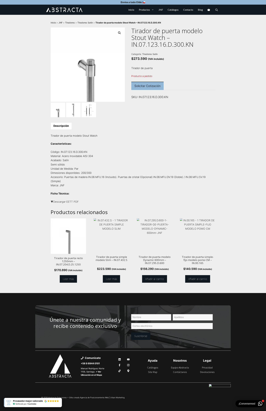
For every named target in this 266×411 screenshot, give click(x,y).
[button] (119, 33)
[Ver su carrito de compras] (208, 10)
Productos (144, 9)
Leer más (68, 279)
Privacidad (207, 367)
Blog (200, 9)
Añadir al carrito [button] (154, 279)
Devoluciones (207, 372)
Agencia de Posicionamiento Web (94, 397)
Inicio (131, 9)
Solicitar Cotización (147, 86)
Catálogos (173, 9)
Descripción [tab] (61, 125)
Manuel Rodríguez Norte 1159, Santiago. (92, 371)
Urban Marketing (117, 397)
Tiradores (70, 22)
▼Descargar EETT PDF (65, 201)
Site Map (152, 372)
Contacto (188, 9)
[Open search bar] (216, 9)
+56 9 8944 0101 (90, 363)
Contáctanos (180, 372)
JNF (161, 9)
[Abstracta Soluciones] (64, 10)
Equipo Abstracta (180, 367)
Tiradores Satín (85, 22)
